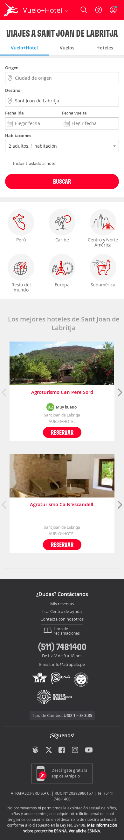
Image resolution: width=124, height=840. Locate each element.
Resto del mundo (21, 287)
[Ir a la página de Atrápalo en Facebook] (62, 750)
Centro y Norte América (103, 242)
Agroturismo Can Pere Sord (62, 392)
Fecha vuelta (74, 113)
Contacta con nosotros (62, 619)
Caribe (62, 240)
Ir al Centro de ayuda (62, 611)
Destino (12, 90)
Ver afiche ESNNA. (85, 830)
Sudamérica (103, 285)
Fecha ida (14, 113)
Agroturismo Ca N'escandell (62, 505)
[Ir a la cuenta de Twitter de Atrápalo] (48, 750)
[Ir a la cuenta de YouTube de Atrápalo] (89, 750)
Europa (62, 285)
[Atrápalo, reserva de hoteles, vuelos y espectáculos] (11, 10)
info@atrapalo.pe (68, 664)
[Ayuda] (98, 10)
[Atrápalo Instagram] (75, 750)
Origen (11, 67)
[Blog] (35, 750)
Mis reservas (62, 604)
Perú (21, 240)
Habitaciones (18, 135)
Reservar (62, 432)
